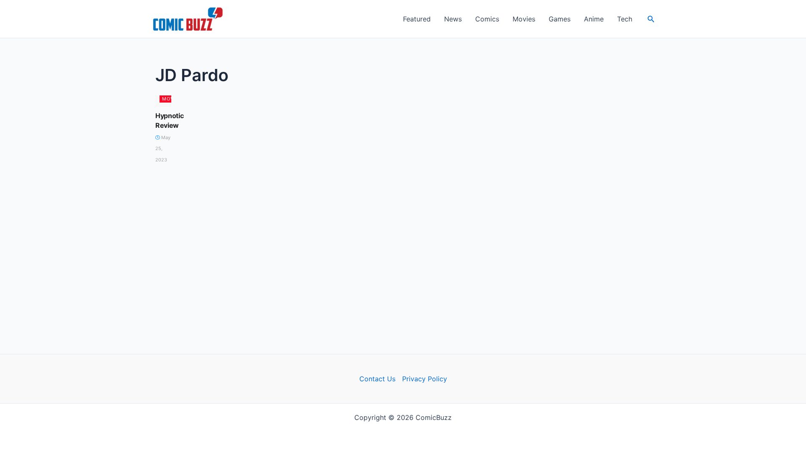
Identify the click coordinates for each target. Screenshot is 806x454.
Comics (487, 19)
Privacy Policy (424, 379)
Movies (524, 19)
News (453, 19)
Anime (594, 19)
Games (559, 19)
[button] (651, 19)
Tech (624, 19)
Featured (417, 19)
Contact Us (377, 379)
